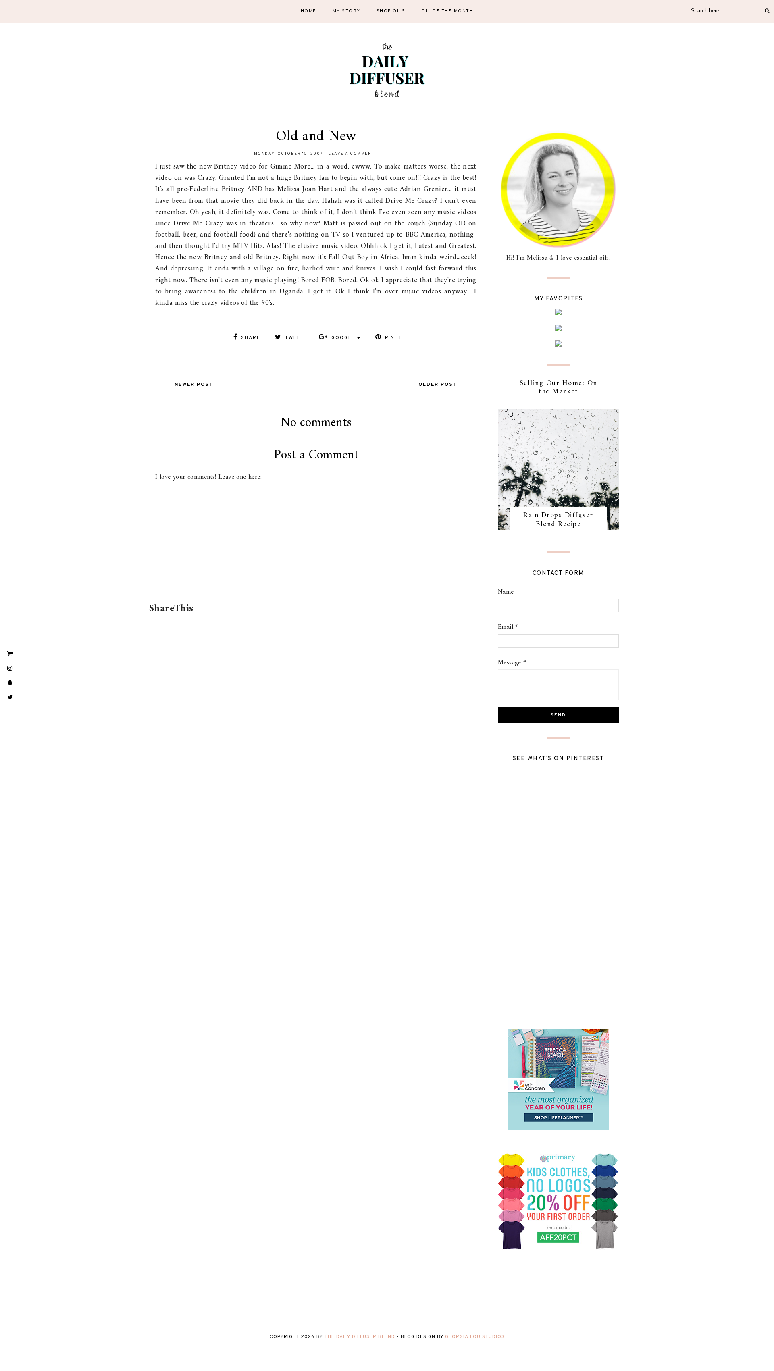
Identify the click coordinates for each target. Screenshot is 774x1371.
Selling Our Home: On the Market (558, 387)
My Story (346, 11)
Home (308, 11)
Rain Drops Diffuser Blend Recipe (558, 520)
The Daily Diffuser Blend (360, 1337)
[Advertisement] (314, 577)
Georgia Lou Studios (475, 1337)
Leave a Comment (351, 153)
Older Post (437, 384)
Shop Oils (391, 11)
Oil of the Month (447, 11)
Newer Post (194, 384)
